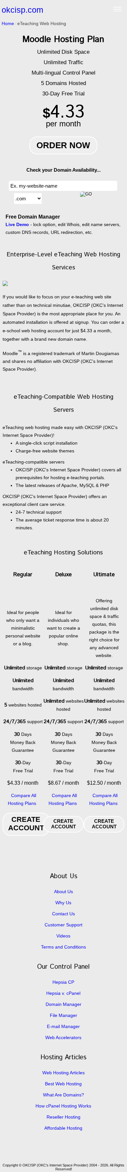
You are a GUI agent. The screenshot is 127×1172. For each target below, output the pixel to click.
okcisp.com (22, 9)
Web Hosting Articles (63, 1072)
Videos (63, 935)
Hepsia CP (63, 982)
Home (8, 23)
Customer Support (63, 924)
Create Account (26, 823)
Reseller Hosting (63, 1117)
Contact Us (63, 913)
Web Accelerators (63, 1037)
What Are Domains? (63, 1094)
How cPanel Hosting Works (63, 1105)
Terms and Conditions (63, 947)
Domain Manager (63, 1004)
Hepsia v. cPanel (63, 993)
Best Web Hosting (63, 1083)
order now (63, 145)
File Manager (63, 1015)
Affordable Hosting (63, 1128)
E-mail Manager (63, 1026)
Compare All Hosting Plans (22, 799)
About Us (63, 891)
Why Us (63, 902)
